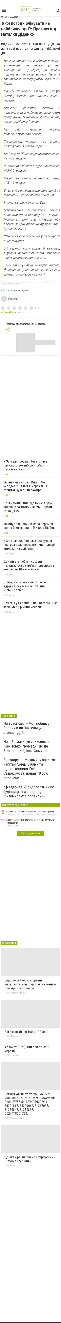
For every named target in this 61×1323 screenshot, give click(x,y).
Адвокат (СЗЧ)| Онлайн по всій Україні (27, 1049)
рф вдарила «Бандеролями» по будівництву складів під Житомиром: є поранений (28, 791)
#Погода (5, 290)
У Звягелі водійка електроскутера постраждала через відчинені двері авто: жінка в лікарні (29, 544)
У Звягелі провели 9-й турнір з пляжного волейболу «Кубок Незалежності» (25, 465)
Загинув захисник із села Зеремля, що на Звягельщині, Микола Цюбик (29, 526)
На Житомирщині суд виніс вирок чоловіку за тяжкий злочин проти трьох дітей (27, 507)
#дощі (25, 290)
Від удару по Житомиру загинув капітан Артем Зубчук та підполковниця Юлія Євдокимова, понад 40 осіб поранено (29, 768)
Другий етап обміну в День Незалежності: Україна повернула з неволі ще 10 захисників (28, 565)
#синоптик (15, 290)
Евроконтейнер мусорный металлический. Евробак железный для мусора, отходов (30, 984)
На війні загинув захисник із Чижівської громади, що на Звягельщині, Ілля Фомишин (26, 746)
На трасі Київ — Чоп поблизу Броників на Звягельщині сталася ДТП (26, 728)
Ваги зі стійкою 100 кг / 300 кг (27, 1032)
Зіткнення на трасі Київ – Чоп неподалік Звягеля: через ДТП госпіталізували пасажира (25, 486)
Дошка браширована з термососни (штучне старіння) (30, 1159)
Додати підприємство (30, 833)
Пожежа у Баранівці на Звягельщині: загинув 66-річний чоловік (30, 605)
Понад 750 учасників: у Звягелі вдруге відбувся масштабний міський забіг (25, 586)
